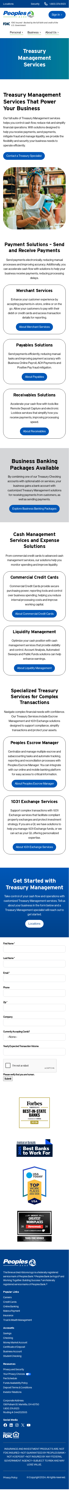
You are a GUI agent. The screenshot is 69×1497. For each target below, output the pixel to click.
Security (35, 3)
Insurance (8, 1315)
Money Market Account (15, 1342)
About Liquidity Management (34, 668)
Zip (5, 1002)
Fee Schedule (10, 1378)
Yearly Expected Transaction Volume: (21, 1046)
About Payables (34, 376)
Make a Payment (11, 1310)
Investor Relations (12, 1392)
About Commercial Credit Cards (34, 613)
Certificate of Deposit (14, 1346)
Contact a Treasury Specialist (24, 156)
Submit (8, 1078)
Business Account (12, 1351)
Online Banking (11, 1306)
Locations (8, 3)
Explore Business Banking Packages (34, 508)
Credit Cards (10, 1301)
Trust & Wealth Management (17, 1320)
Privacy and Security (13, 1369)
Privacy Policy (10, 1477)
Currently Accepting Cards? (16, 1031)
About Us (50, 32)
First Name (9, 943)
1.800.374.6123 (58, 3)
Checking (8, 1337)
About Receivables (34, 431)
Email (6, 972)
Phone (6, 987)
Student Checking (12, 1356)
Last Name (9, 958)
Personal (15, 32)
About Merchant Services (34, 327)
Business (33, 32)
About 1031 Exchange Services (34, 847)
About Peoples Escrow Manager (34, 783)
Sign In (56, 14)
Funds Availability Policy (15, 1382)
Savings (7, 1333)
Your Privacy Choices (14, 1374)
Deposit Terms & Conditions (17, 1387)
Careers (7, 1297)
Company (8, 1016)
